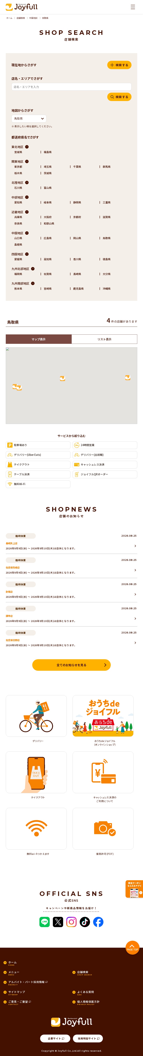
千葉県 (77, 166)
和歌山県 (49, 223)
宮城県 (18, 152)
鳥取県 (107, 238)
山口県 (18, 238)
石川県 (18, 187)
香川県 (77, 259)
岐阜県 (48, 202)
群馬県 (107, 166)
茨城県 (48, 173)
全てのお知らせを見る (71, 665)
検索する (122, 65)
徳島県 (107, 259)
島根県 (18, 244)
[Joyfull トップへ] (21, 7)
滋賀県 (107, 217)
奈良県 (18, 223)
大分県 (107, 274)
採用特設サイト (87, 1038)
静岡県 (77, 202)
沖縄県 (107, 288)
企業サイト (54, 1038)
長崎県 (77, 274)
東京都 (18, 166)
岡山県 (77, 238)
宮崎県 (48, 288)
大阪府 (48, 217)
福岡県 (18, 274)
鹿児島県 (78, 288)
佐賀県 (48, 274)
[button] (29, 118)
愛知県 (18, 202)
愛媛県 (18, 259)
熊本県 (18, 288)
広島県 (48, 238)
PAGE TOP (132, 949)
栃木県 (18, 173)
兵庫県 (18, 217)
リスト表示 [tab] (104, 339)
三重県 (107, 202)
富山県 (48, 187)
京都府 (77, 217)
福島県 (48, 152)
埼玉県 (48, 166)
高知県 (48, 259)
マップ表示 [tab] (39, 339)
